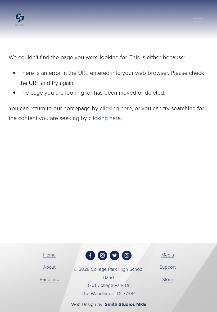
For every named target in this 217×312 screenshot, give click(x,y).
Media (167, 254)
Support (168, 267)
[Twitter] (114, 255)
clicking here (116, 108)
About (49, 267)
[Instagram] (102, 255)
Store (167, 279)
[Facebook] (90, 255)
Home (49, 254)
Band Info (49, 279)
